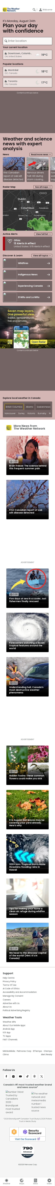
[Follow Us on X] (41, 1076)
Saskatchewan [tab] (44, 406)
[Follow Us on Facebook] (6, 1076)
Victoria (31, 413)
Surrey (21, 413)
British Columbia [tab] (14, 406)
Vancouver (10, 413)
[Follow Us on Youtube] (20, 1076)
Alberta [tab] (29, 406)
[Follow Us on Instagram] (13, 1076)
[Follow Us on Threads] (34, 1076)
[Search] (34, 9)
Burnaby (42, 413)
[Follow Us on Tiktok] (27, 1076)
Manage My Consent (13, 996)
